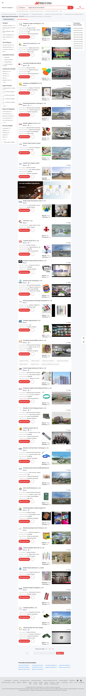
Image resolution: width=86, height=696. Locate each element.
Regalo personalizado (62, 361)
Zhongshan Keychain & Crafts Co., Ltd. (34, 340)
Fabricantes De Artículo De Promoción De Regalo (38, 667)
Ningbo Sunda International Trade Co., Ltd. (34, 201)
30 (49, 649)
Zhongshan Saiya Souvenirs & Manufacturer (36, 468)
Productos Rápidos (63, 680)
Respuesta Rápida (8, 59)
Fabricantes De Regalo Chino (24, 665)
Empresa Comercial (8, 45)
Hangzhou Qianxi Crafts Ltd (30, 428)
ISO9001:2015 (7, 71)
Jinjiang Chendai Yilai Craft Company (33, 627)
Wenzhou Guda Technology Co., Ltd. (32, 280)
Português (52, 682)
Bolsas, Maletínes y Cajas (8, 32)
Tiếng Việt (46, 684)
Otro (4, 51)
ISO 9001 (6, 73)
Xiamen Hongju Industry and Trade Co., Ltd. (34, 368)
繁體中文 (25, 682)
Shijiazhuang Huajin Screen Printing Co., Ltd (35, 528)
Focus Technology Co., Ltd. (40, 687)
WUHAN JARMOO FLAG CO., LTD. (32, 123)
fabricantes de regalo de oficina (36, 11)
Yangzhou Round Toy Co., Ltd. (31, 240)
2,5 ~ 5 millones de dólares (9, 99)
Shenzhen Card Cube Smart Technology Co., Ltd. (36, 448)
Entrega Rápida (8, 62)
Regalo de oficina (23, 361)
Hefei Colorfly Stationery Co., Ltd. (32, 488)
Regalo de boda (35, 361)
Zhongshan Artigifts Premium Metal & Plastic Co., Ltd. (37, 388)
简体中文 (19, 682)
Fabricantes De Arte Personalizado (38, 665)
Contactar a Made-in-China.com (50, 680)
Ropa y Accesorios (8, 37)
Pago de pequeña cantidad (8, 64)
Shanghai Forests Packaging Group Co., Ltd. (34, 408)
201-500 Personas (8, 118)
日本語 (30, 682)
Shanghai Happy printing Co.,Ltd (31, 320)
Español (41, 682)
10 (46, 649)
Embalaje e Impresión (9, 25)
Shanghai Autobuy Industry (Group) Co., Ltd (34, 260)
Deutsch (46, 682)
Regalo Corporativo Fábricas (65, 667)
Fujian (5, 137)
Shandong (6, 132)
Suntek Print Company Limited (31, 163)
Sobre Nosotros (7, 680)
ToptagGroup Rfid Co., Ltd (30, 607)
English (13, 682)
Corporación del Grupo (8, 49)
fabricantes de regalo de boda (51, 11)
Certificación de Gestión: (24, 291)
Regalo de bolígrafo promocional (50, 364)
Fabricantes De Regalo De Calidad (51, 665)
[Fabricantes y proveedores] (43, 3)
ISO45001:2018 (7, 80)
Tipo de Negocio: (22, 28)
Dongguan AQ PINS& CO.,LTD (32, 83)
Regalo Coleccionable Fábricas (38, 669)
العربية (75, 682)
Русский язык (65, 682)
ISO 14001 (6, 75)
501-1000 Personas (8, 120)
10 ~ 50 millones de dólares (9, 103)
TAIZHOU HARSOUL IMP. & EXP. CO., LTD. (33, 548)
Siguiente (59, 653)
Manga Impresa (23, 364)
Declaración (16, 680)
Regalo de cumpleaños (48, 361)
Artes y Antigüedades (9, 34)
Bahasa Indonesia (54, 684)
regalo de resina (35, 364)
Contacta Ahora (25, 37)
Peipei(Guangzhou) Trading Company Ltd (34, 508)
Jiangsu (5, 134)
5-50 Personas (7, 111)
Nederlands (81, 682)
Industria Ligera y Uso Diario (9, 28)
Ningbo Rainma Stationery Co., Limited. (33, 568)
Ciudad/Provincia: (23, 51)
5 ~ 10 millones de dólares (9, 92)
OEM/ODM (6, 57)
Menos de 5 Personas (8, 116)
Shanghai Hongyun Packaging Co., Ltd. (33, 587)
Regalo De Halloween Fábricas (51, 667)
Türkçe (40, 684)
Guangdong (7, 128)
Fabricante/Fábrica (8, 47)
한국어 (71, 682)
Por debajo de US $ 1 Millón (9, 88)
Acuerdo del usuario (24, 680)
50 (52, 649)
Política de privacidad (36, 680)
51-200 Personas (7, 113)
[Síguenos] (78, 680)
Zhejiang (6, 130)
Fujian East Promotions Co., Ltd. (31, 43)
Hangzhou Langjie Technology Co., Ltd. (33, 23)
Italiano (58, 682)
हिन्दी (30, 684)
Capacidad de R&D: (23, 31)
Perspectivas (72, 680)
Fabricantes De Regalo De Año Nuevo (65, 665)
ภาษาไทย (35, 684)
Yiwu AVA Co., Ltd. (28, 220)
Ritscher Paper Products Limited (31, 143)
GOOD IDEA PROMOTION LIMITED (32, 63)
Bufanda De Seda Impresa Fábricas (24, 669)
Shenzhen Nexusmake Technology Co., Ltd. (34, 103)
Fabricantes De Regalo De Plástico (24, 667)
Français (35, 682)
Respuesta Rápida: (23, 33)
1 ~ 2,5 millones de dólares (9, 95)
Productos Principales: (24, 30)
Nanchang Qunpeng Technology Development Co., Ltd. (37, 300)
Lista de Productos (8, 19)
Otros (5, 78)
